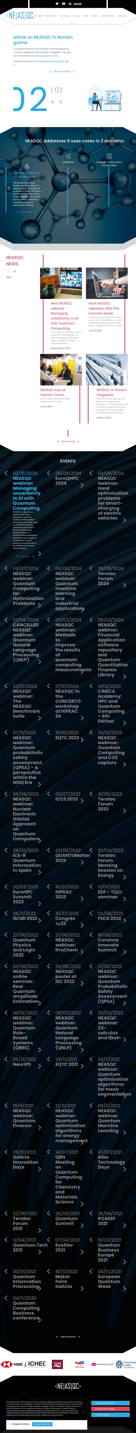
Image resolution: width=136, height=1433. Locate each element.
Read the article (62, 71)
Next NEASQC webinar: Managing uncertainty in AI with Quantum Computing (64, 316)
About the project (47, 16)
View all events (68, 1336)
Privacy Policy (102, 1414)
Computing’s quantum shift (44, 55)
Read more (27, 212)
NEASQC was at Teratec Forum (53, 392)
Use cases (65, 16)
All (14, 271)
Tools (76, 16)
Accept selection (42, 1424)
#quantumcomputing (49, 61)
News (85, 16)
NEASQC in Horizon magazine (112, 392)
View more (25, 556)
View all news (68, 441)
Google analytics (21, 1424)
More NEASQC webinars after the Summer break (104, 308)
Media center (107, 16)
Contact (121, 16)
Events (94, 16)
